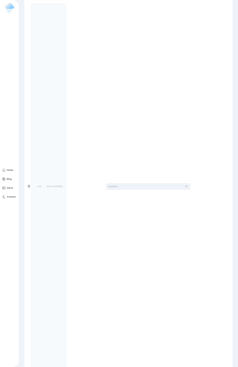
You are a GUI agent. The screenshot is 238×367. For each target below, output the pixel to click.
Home (10, 170)
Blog (9, 179)
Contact (11, 196)
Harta (10, 187)
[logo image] (9, 8)
